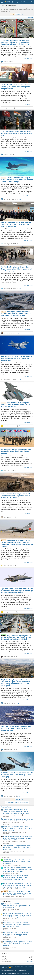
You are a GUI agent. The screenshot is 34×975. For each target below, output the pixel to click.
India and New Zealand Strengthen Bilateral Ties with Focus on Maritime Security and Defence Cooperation (16, 224)
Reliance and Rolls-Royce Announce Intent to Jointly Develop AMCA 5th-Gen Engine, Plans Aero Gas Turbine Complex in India (17, 885)
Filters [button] (30, 17)
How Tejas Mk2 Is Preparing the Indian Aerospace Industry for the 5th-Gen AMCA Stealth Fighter (15, 405)
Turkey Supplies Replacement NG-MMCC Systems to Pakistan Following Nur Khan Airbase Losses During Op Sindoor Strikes (15, 42)
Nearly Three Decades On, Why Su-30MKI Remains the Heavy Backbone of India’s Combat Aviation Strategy (17, 180)
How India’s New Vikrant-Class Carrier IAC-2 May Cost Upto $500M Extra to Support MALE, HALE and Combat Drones (17, 924)
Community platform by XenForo (15, 973)
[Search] (32, 1)
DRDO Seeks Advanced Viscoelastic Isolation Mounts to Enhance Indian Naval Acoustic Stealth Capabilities (16, 728)
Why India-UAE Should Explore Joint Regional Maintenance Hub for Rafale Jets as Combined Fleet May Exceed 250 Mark (16, 637)
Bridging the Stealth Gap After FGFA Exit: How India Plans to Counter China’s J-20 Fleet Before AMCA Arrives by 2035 (16, 314)
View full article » (28, 58)
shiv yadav (30, 961)
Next (17, 14)
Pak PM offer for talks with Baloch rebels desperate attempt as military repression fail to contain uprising (16, 269)
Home (6, 967)
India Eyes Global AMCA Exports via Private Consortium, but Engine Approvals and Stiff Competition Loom (16, 905)
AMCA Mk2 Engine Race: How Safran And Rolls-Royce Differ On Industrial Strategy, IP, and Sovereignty (17, 775)
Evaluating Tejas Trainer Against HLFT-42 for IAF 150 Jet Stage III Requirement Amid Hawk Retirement (18, 943)
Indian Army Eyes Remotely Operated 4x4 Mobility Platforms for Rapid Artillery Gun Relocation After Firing (15, 496)
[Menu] (2, 2)
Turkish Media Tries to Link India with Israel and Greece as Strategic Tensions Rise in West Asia (16, 133)
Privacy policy (28, 966)
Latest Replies (5, 857)
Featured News (6, 807)
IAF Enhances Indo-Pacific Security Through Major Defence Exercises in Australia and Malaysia (16, 451)
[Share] (14, 61)
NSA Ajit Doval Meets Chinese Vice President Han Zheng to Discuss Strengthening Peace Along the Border (16, 87)
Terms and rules (19, 966)
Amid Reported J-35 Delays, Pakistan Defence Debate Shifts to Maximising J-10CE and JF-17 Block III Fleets (16, 358)
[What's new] (28, 1)
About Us (3, 966)
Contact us (10, 966)
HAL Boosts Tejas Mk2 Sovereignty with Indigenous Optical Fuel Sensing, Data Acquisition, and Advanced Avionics (15, 877)
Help (2, 967)
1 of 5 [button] (12, 14)
